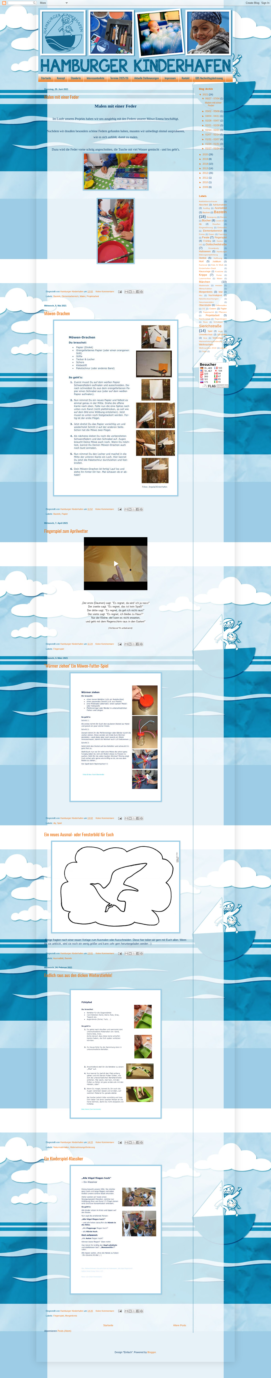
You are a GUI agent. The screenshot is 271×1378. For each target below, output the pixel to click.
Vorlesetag (217, 338)
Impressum (170, 78)
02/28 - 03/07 (212, 120)
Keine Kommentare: (105, 291)
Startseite (46, 78)
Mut (200, 295)
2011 (206, 177)
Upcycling (222, 334)
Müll (220, 292)
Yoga (204, 351)
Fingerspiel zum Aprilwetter (66, 531)
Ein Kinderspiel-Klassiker (63, 1158)
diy (54, 823)
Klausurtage (204, 271)
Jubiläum (216, 261)
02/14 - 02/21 (212, 130)
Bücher (206, 220)
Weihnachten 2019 (207, 348)
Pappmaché (208, 312)
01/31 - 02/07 (212, 139)
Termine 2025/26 (119, 78)
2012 (206, 173)
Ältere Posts (179, 1325)
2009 (206, 187)
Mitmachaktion (205, 289)
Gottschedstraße (216, 244)
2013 (206, 168)
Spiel (59, 823)
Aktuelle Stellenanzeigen (146, 78)
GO (200, 245)
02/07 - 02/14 (212, 134)
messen (218, 285)
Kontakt (185, 78)
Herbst (202, 258)
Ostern (212, 308)
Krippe (203, 274)
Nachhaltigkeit (215, 295)
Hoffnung (218, 258)
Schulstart (218, 322)
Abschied (203, 204)
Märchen (204, 281)
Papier (65, 514)
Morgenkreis (71, 1315)
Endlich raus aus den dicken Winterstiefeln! (78, 975)
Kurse (219, 275)
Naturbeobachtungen (209, 299)
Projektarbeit (93, 296)
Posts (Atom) (64, 1331)
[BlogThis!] (130, 292)
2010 (206, 182)
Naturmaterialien (61, 1147)
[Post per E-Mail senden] (119, 291)
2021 (206, 94)
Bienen (223, 217)
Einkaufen (222, 227)
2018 (206, 163)
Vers (205, 338)
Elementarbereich (70, 296)
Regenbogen (221, 319)
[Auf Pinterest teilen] (141, 292)
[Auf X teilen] (134, 292)
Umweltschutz (206, 334)
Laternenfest (205, 278)
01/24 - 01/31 (212, 144)
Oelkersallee (221, 305)
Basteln (57, 296)
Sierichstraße (210, 326)
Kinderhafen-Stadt (207, 268)
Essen (211, 234)
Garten (220, 241)
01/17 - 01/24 (212, 148)
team (220, 331)
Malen (83, 296)
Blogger (151, 1352)
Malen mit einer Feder (61, 97)
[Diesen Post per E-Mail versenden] (126, 292)
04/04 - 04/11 (212, 116)
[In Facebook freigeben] (138, 292)
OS (203, 309)
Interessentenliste (95, 78)
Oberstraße (205, 305)
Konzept (61, 78)
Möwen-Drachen (57, 313)
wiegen (223, 348)
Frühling (207, 241)
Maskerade (204, 285)
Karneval (203, 265)
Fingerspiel (58, 649)
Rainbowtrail (204, 319)
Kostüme (219, 271)
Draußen (216, 224)
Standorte (76, 78)
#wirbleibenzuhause (208, 201)
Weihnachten (206, 344)
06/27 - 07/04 (212, 98)
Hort (201, 261)
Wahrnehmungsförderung (82, 1147)
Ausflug (206, 208)
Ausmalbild (58, 958)
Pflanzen (223, 312)
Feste (205, 237)
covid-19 (220, 221)
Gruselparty (213, 248)
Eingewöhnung (206, 227)
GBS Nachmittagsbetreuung (209, 78)
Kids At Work (217, 265)
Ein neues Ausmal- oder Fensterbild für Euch (79, 834)
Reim (205, 322)
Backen (206, 212)
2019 (206, 159)
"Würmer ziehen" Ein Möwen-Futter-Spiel (76, 665)
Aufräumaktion (220, 204)
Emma (202, 234)
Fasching (222, 234)
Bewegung (212, 217)
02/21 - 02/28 (212, 125)
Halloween (205, 251)
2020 (206, 154)
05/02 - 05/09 (212, 111)
